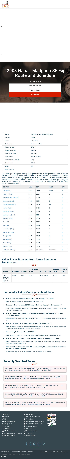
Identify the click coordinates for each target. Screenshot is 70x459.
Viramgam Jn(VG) (8, 201)
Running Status (35, 90)
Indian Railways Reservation (34, 421)
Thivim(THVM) (7, 246)
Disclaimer (64, 451)
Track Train (29, 419)
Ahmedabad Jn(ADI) (9, 204)
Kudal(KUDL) (7, 243)
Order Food (29, 414)
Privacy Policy (44, 451)
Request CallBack (9, 435)
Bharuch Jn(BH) (8, 218)
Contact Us (7, 426)
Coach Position (30, 435)
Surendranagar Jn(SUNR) (11, 197)
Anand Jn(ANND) (8, 211)
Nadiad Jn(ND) (7, 208)
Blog (5, 419)
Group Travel (8, 423)
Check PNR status (31, 426)
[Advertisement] (35, 12)
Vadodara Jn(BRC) (9, 215)
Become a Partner (10, 421)
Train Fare (29, 433)
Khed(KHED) (7, 236)
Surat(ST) (6, 222)
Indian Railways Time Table (34, 423)
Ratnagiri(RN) (7, 239)
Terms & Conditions (55, 451)
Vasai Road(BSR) (8, 229)
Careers (6, 416)
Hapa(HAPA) (7, 190)
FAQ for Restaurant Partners (13, 433)
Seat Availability (35, 86)
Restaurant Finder (31, 431)
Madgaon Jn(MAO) (9, 250)
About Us (7, 414)
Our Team (28, 428)
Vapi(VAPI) (6, 225)
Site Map (7, 428)
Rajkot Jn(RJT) (7, 194)
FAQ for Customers (10, 431)
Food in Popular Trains (32, 416)
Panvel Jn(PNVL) (8, 232)
